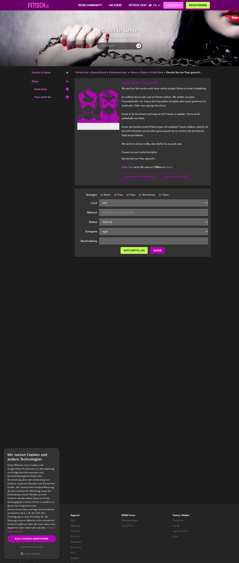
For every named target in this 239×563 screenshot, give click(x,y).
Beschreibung (89, 240)
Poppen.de (178, 520)
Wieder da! (173, 5)
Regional (75, 515)
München (75, 531)
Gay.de (176, 525)
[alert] (32, 503)
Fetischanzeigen (130, 520)
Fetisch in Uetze (41, 72)
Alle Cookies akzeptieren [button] (32, 538)
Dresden (75, 558)
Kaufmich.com (180, 531)
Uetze (169, 167)
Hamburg (75, 525)
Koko (175, 536)
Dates (35, 81)
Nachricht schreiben (139, 176)
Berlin (73, 520)
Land (94, 202)
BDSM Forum (128, 515)
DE (155, 5)
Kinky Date (40, 89)
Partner (176, 515)
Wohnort (92, 212)
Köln (73, 552)
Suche (157, 250)
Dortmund (76, 547)
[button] (31, 554)
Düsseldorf (76, 542)
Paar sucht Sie (42, 96)
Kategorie (91, 231)
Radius (93, 221)
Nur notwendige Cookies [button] (32, 547)
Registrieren (198, 5)
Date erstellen (134, 250)
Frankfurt (75, 536)
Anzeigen (91, 194)
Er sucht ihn (128, 525)
